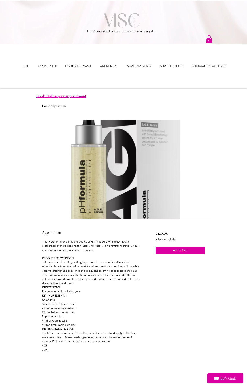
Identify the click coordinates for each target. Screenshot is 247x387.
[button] (209, 39)
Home (46, 106)
